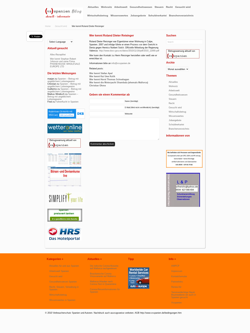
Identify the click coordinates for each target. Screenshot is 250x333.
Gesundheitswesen (141, 7)
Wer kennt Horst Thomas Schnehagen (109, 79)
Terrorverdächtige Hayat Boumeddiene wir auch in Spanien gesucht (183, 295)
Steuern (159, 7)
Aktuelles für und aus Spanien (64, 266)
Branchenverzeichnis (181, 15)
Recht (169, 7)
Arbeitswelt (120, 7)
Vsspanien (176, 302)
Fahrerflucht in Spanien (67, 101)
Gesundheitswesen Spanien (63, 281)
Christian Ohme (97, 85)
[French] (51, 38)
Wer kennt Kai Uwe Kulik (102, 76)
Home (48, 26)
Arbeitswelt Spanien (59, 271)
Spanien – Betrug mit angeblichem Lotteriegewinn (63, 80)
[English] (48, 38)
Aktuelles (93, 7)
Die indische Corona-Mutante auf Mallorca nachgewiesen (104, 267)
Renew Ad (176, 287)
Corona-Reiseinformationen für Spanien (105, 290)
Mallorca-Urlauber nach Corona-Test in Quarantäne (103, 282)
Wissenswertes (119, 15)
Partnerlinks (177, 281)
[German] (54, 38)
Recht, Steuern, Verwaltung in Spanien (64, 288)
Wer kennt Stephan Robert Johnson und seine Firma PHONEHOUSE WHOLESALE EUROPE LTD (65, 63)
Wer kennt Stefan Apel (101, 73)
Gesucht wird (183, 7)
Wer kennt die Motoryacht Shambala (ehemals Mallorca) (118, 82)
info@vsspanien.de (120, 63)
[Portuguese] (59, 38)
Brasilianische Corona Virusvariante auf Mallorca (103, 275)
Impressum (176, 271)
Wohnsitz (106, 7)
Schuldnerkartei (157, 15)
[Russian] (62, 38)
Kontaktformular (179, 276)
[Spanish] (65, 38)
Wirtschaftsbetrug (97, 15)
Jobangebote (138, 15)
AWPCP (175, 266)
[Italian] (57, 38)
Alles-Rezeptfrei (58, 54)
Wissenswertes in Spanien (62, 300)
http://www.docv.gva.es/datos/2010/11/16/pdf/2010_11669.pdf (129, 50)
